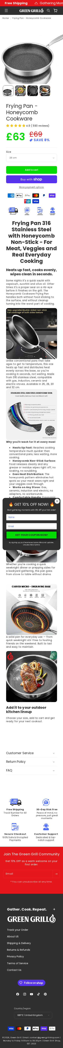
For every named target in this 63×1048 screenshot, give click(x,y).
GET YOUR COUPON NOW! (31, 535)
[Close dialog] (57, 501)
